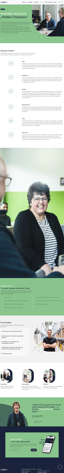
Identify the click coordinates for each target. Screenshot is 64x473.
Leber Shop (60, 2)
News (55, 2)
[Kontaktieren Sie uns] (60, 469)
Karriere (41, 2)
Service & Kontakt (48, 2)
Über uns (24, 2)
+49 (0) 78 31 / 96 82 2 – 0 (43, 471)
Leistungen (30, 2)
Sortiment (36, 2)
